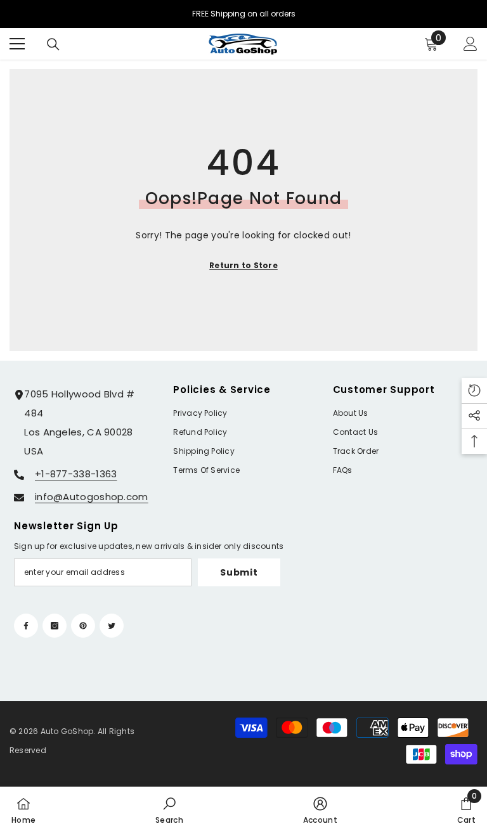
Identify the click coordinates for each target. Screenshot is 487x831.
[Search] (53, 44)
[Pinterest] (83, 626)
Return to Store (243, 265)
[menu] (17, 43)
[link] (169, 808)
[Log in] (470, 44)
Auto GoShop (67, 731)
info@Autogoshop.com (91, 496)
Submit (238, 572)
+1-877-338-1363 (76, 473)
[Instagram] (54, 626)
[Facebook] (26, 626)
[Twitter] (112, 626)
